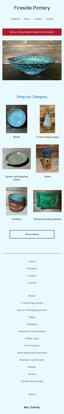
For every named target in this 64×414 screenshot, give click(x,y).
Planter (32, 367)
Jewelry (32, 374)
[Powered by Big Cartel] (32, 407)
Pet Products (32, 345)
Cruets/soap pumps (32, 302)
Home (32, 261)
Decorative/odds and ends (32, 352)
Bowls (32, 295)
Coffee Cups (32, 338)
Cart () (49, 19)
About (27, 19)
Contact (38, 19)
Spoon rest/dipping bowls (32, 310)
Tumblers (32, 324)
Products (15, 19)
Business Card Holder (32, 359)
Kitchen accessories (32, 381)
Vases (32, 317)
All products (32, 234)
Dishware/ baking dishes (32, 331)
